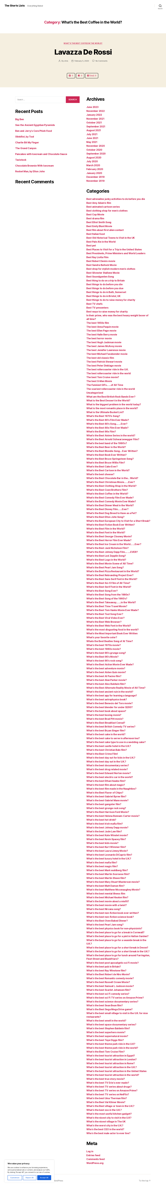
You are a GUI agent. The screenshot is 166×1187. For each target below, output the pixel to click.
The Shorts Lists (15, 5)
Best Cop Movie (95, 214)
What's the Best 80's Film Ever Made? (107, 420)
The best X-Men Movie (99, 381)
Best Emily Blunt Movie (99, 226)
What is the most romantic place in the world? (112, 408)
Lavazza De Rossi (83, 52)
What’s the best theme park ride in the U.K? (110, 1044)
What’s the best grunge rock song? (106, 808)
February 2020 (94, 169)
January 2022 (94, 114)
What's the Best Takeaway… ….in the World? (111, 602)
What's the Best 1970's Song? (103, 416)
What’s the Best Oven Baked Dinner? (107, 920)
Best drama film (95, 218)
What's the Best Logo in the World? (106, 559)
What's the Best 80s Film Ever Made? (107, 427)
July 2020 (92, 161)
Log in (89, 1151)
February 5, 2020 (82, 61)
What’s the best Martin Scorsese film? (108, 874)
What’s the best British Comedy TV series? (110, 726)
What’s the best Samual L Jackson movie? (110, 986)
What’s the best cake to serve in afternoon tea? (113, 738)
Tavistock (20, 159)
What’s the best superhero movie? (105, 1032)
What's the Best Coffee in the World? (83, 43)
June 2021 (92, 138)
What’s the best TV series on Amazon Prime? (111, 1090)
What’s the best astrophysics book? (106, 699)
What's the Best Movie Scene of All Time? (109, 563)
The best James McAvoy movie (104, 346)
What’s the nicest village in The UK (106, 1121)
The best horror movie (99, 338)
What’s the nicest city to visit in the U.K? (108, 1117)
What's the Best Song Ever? (102, 590)
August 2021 (93, 130)
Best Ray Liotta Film (97, 257)
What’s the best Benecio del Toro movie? (109, 703)
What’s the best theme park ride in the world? (112, 1047)
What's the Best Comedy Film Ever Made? (110, 497)
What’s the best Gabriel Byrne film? (106, 796)
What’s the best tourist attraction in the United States (116, 1071)
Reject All (30, 1178)
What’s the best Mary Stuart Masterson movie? (113, 881)
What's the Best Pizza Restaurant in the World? (112, 571)
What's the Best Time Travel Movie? (106, 606)
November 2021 (95, 118)
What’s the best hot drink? (101, 819)
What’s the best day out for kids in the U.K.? (110, 757)
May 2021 (91, 142)
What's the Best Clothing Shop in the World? (111, 486)
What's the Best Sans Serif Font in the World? (111, 579)
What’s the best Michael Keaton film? (107, 897)
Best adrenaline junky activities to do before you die (115, 199)
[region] (29, 1171)
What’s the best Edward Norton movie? (108, 773)
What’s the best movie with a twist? (106, 905)
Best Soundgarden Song (100, 276)
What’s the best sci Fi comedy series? (107, 993)
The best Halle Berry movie (101, 334)
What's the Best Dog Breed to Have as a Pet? (111, 513)
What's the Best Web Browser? (103, 621)
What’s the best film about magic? (105, 784)
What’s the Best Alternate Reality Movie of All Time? (115, 687)
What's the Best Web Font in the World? (108, 625)
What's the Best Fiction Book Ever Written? (110, 524)
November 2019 (95, 180)
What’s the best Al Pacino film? (103, 676)
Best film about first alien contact (105, 230)
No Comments (101, 61)
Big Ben (19, 119)
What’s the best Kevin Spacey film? (106, 839)
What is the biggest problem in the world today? (113, 404)
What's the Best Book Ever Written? (106, 454)
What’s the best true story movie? (105, 1079)
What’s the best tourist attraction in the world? (112, 1075)
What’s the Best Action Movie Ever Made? (110, 664)
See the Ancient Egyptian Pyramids (35, 125)
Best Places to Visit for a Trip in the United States (114, 249)
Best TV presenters (97, 307)
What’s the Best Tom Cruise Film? (105, 1051)
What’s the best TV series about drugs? (109, 1086)
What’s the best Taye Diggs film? (105, 1040)
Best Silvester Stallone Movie (103, 272)
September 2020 (96, 153)
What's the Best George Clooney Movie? (109, 536)
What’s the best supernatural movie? (107, 1036)
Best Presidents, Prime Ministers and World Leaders (115, 253)
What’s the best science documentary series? (112, 1001)
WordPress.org (95, 1163)
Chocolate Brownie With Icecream (34, 165)
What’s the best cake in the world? (105, 734)
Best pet (91, 245)
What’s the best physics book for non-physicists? (114, 928)
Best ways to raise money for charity (107, 311)
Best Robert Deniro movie (100, 261)
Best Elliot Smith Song (98, 222)
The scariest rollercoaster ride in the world (110, 389)
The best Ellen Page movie (101, 330)
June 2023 (92, 107)
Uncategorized (94, 392)
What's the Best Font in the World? (105, 532)
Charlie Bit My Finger (27, 142)
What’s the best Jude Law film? (104, 831)
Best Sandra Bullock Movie (101, 265)
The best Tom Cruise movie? (102, 377)
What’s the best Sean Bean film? (104, 1005)
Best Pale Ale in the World (101, 241)
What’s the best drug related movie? (107, 769)
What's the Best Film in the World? (105, 528)
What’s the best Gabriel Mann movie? (107, 800)
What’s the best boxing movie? (103, 715)
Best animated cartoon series (103, 206)
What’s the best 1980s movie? (103, 649)
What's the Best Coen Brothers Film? (107, 489)
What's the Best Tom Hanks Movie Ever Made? (112, 610)
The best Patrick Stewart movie (104, 361)
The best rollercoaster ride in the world (108, 373)
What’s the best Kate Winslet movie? (107, 835)
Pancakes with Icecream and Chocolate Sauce (41, 154)
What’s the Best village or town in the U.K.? (110, 1106)
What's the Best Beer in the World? (106, 447)
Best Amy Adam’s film (98, 203)
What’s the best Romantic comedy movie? (110, 978)
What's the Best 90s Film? (101, 431)
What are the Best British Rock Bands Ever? (110, 396)
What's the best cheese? (100, 474)
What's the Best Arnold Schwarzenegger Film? (112, 439)
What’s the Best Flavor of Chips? (104, 792)
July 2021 (91, 134)
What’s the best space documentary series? (111, 1024)
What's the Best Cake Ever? (102, 466)
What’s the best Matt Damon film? (105, 885)
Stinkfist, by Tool (24, 136)
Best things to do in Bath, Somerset (106, 292)
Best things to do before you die (104, 284)
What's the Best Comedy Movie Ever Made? (111, 501)
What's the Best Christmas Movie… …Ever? (110, 482)
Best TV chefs (94, 303)
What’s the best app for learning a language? (111, 695)
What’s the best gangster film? (103, 804)
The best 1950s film (97, 322)
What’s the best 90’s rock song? (104, 660)
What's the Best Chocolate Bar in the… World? (112, 478)
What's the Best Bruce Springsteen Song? (110, 458)
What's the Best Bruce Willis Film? (105, 462)
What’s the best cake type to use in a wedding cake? (116, 742)
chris (66, 61)
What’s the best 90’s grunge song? (106, 653)
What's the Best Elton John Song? (105, 517)
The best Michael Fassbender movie (106, 354)
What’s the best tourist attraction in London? (111, 1059)
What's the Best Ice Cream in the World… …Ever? (113, 544)
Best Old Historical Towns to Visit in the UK (110, 237)
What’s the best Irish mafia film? (104, 823)
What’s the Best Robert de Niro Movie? (108, 974)
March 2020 (93, 165)
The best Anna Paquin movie (102, 326)
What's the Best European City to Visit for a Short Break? (118, 521)
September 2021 (95, 126)
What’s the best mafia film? (101, 862)
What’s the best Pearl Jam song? (105, 924)
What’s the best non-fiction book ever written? (112, 913)
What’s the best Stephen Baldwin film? (108, 1028)
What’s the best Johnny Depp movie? (107, 827)
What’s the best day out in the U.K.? (106, 761)
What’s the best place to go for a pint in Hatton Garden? (117, 936)
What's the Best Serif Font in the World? (108, 586)
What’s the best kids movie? (102, 843)
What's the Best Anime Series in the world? (110, 435)
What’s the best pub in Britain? (103, 966)
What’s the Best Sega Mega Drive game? (109, 1009)
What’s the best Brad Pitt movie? (104, 718)
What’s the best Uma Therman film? (106, 1098)
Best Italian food (95, 234)
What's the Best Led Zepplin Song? (106, 555)
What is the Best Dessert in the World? (108, 400)
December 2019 (95, 177)
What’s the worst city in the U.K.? (104, 1125)
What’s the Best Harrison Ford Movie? (107, 812)
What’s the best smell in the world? (106, 1020)
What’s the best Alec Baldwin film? (106, 684)
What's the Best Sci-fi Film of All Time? (108, 583)
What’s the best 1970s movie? (103, 645)
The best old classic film (100, 357)
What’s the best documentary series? (107, 765)
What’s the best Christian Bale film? (106, 749)
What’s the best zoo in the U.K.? (104, 1110)
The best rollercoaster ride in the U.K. (107, 369)
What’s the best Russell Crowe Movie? (108, 982)
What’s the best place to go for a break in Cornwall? (115, 932)
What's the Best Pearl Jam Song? (105, 567)
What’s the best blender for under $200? (109, 707)
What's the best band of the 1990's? (106, 443)
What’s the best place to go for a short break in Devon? (117, 947)
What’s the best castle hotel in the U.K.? (108, 746)
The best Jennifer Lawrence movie (106, 350)
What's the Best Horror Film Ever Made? (108, 540)
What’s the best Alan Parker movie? (106, 680)
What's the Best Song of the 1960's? (106, 598)
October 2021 (94, 122)
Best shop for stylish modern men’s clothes (110, 268)
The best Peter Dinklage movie (103, 365)
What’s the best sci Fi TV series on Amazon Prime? (115, 997)
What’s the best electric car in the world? (109, 777)
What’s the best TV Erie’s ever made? (107, 1082)
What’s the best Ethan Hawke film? (106, 781)
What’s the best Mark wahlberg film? (107, 870)
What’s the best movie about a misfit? (107, 901)
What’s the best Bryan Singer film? (105, 730)
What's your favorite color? (101, 637)
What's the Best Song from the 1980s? (108, 594)
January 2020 (94, 173)
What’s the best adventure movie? (105, 668)
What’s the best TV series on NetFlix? (107, 1094)
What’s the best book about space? (106, 711)
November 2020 (95, 145)
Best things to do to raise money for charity (110, 300)
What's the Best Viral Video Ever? (105, 618)
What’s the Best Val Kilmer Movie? (105, 1102)
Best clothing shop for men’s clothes (106, 210)
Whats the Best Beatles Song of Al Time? (109, 641)
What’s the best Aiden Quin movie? (106, 672)
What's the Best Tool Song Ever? (104, 614)
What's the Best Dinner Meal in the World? (110, 505)
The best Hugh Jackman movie (103, 342)
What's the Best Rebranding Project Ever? (109, 575)
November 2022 (95, 111)
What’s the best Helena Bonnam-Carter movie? (112, 816)
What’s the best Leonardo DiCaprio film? (109, 854)
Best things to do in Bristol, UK (103, 296)
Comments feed (95, 1159)
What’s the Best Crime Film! (102, 753)
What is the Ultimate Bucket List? (105, 412)
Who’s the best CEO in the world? (105, 1129)
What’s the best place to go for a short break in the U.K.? (117, 951)
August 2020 (93, 157)
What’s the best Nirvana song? (103, 909)
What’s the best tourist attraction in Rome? (110, 1063)
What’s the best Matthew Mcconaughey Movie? (113, 889)
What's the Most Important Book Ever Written (111, 633)
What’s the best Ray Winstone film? (106, 970)
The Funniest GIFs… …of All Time (104, 385)
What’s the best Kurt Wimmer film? (106, 847)
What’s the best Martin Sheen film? (106, 878)
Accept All (44, 1178)
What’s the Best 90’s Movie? (102, 656)
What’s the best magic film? (102, 866)
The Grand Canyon (25, 148)
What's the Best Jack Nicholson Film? (107, 548)
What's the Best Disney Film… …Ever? (107, 509)
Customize (14, 1178)
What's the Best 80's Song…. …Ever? (106, 423)
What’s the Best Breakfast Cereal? (105, 722)
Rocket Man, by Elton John (30, 171)
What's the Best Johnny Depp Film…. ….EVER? (112, 552)
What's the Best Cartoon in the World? (108, 470)
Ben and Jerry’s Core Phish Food (33, 131)
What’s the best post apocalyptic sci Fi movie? (112, 962)
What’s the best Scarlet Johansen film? (108, 990)
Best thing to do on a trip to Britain (105, 280)
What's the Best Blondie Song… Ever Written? (112, 451)
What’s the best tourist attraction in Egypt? (110, 1055)
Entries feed (93, 1155)
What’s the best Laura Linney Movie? (107, 850)
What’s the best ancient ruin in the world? (109, 691)
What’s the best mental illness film (105, 893)
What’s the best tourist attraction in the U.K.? (111, 1067)
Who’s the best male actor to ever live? (108, 1133)
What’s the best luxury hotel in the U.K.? (108, 858)
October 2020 (94, 149)
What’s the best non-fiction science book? (110, 916)
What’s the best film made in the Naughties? (111, 788)
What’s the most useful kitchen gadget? (109, 1113)
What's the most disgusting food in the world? (112, 629)
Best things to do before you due (104, 288)
